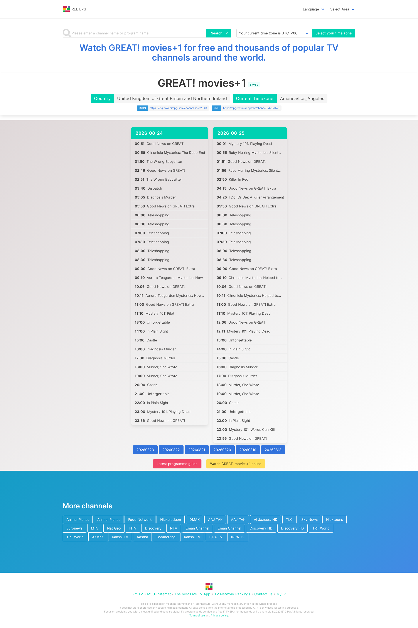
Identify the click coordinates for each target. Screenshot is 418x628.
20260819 (247, 450)
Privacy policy (219, 615)
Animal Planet (77, 519)
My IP (281, 594)
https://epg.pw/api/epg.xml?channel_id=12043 (251, 108)
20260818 (273, 450)
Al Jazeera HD (266, 519)
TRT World (321, 528)
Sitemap (165, 594)
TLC (289, 519)
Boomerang (166, 537)
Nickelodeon (170, 519)
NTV (133, 528)
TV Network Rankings (232, 594)
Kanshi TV (120, 537)
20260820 (222, 450)
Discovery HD (261, 528)
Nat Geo (114, 528)
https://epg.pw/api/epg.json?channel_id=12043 (178, 108)
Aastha (97, 537)
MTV (95, 528)
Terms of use (197, 615)
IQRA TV (215, 537)
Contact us (263, 594)
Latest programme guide (177, 464)
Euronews (74, 528)
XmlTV (137, 594)
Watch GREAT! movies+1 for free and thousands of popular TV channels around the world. (209, 52)
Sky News (309, 519)
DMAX (194, 519)
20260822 (171, 450)
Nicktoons (334, 519)
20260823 (145, 450)
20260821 (196, 450)
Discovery (153, 528)
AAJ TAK (215, 519)
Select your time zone (333, 33)
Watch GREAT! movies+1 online (235, 464)
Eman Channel (197, 528)
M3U (151, 594)
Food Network (140, 519)
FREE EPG (78, 9)
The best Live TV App (192, 594)
